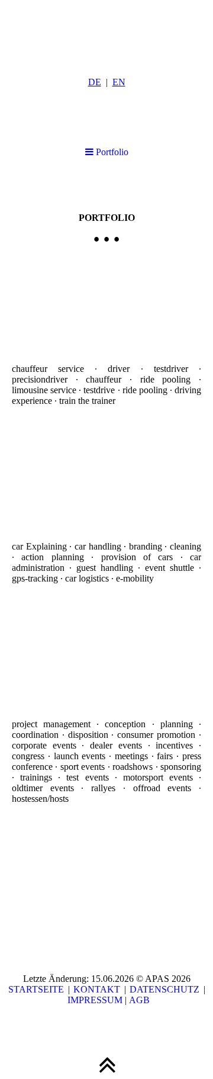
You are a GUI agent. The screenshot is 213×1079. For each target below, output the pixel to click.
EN (118, 82)
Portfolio (110, 152)
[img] (106, 29)
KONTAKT (96, 989)
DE (94, 82)
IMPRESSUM (94, 1000)
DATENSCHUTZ (164, 989)
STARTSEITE (36, 989)
